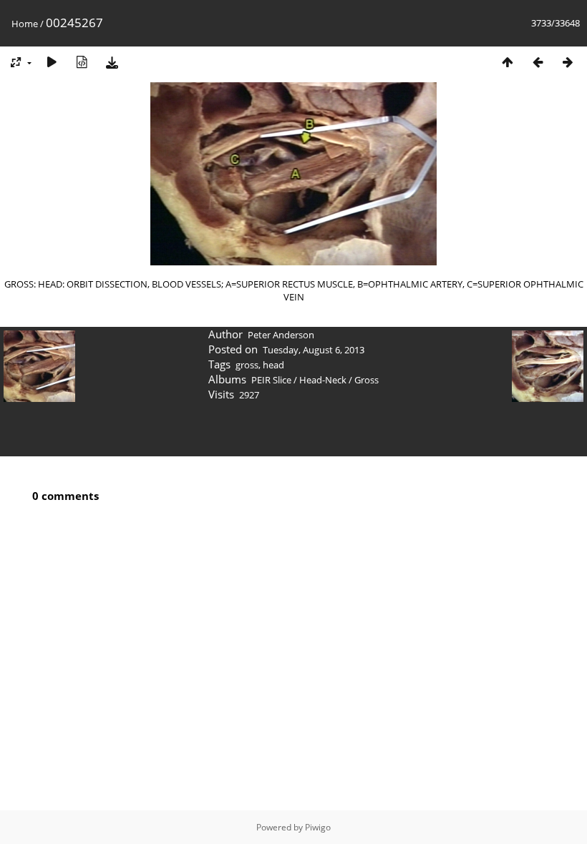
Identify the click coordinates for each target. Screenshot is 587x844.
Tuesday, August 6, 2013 (313, 349)
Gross (366, 379)
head (273, 364)
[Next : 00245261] (568, 62)
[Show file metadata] (82, 62)
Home (24, 23)
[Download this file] (112, 62)
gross (247, 364)
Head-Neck (322, 379)
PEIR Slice (271, 379)
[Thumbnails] (508, 62)
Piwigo (318, 827)
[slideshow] (52, 62)
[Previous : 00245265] (538, 62)
